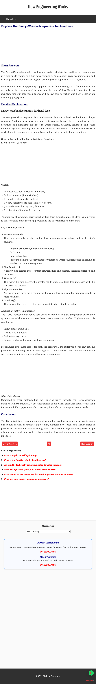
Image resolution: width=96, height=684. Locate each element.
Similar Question (10, 444)
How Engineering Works (48, 7)
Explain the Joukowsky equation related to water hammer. (31, 465)
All (49, 444)
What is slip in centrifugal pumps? (20, 455)
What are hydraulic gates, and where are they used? (28, 470)
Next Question (87, 444)
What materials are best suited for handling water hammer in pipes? (37, 474)
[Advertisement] (48, 45)
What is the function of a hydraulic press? (23, 460)
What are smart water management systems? (25, 479)
